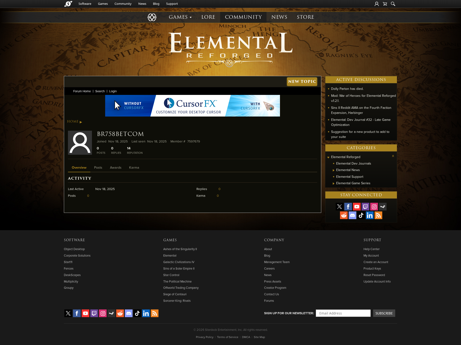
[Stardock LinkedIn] (369, 215)
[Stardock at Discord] (352, 215)
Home (73, 121)
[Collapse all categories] (393, 156)
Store (305, 17)
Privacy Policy (204, 337)
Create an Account (376, 262)
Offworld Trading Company (181, 287)
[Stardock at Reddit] (344, 215)
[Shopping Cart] (384, 4)
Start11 (68, 262)
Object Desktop (74, 249)
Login (113, 91)
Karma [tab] (134, 167)
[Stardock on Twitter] (339, 206)
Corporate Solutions (77, 255)
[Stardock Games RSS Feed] (378, 215)
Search (100, 91)
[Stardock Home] (68, 4)
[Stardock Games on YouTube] (356, 206)
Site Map (259, 337)
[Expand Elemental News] (333, 170)
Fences (68, 268)
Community (123, 3)
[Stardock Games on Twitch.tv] (365, 206)
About (268, 249)
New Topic (302, 82)
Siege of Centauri (175, 294)
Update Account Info (377, 281)
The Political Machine (177, 281)
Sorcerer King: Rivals (177, 300)
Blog (156, 3)
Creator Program (275, 287)
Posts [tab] (98, 167)
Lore (208, 17)
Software (85, 3)
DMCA (246, 337)
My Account (371, 255)
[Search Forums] (393, 4)
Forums (269, 300)
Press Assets (272, 281)
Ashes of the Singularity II (180, 249)
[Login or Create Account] (376, 4)
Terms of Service (227, 337)
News (142, 3)
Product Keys (372, 268)
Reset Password (374, 275)
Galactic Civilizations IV (178, 262)
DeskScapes (72, 275)
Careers (269, 268)
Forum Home (82, 91)
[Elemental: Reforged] (230, 49)
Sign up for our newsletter (288, 313)
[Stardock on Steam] (382, 206)
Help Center (372, 249)
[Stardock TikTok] (361, 215)
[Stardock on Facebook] (348, 206)
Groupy (68, 287)
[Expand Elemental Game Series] (333, 183)
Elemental (169, 255)
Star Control (171, 275)
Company (274, 240)
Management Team (277, 262)
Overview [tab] (79, 167)
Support (172, 3)
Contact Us (271, 294)
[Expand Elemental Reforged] (328, 157)
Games (103, 3)
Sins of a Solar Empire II (178, 268)
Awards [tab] (115, 167)
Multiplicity (71, 281)
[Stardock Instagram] (374, 206)
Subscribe (384, 313)
